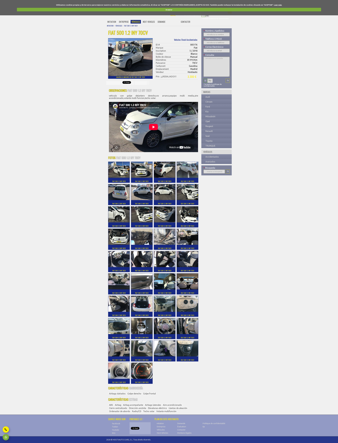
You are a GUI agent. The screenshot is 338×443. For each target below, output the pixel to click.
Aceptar (169, 10)
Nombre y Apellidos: (214, 31)
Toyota (208, 141)
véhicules (136, 21)
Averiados (210, 161)
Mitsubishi (210, 116)
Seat (207, 136)
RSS (113, 433)
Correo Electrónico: (214, 47)
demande (161, 21)
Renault (209, 131)
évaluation (173, 21)
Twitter (115, 427)
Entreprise (161, 427)
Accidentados (212, 157)
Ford (207, 106)
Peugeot (209, 126)
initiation (111, 21)
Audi (207, 97)
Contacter (181, 430)
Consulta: (209, 55)
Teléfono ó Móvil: (213, 39)
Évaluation (181, 427)
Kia (206, 111)
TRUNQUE (210, 146)
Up (204, 427)
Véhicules (161, 430)
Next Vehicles (162, 433)
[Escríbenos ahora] (6, 437)
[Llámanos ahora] (6, 429)
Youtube (115, 430)
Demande (181, 423)
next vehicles (149, 21)
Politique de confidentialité (214, 423)
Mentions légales (184, 433)
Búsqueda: (209, 168)
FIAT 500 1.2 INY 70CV (131, 26)
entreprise (124, 21)
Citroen (208, 102)
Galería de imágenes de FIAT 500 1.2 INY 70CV (130, 77)
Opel (207, 121)
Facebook (116, 424)
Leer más (278, 5)
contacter (185, 21)
